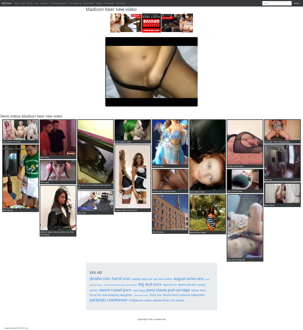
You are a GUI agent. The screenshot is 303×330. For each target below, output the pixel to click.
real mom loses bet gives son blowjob (120, 285)
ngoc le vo (170, 284)
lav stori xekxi (163, 279)
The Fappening (75, 3)
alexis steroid (187, 284)
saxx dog (139, 290)
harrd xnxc (121, 278)
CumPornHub (88, 3)
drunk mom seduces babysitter (184, 295)
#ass (37, 3)
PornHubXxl (121, 3)
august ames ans (189, 278)
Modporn (44, 3)
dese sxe (156, 295)
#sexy (16, 3)
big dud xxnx (149, 284)
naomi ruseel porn (115, 289)
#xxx (23, 3)
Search (297, 3)
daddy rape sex (142, 279)
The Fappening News (58, 3)
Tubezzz (99, 3)
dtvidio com (100, 278)
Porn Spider (109, 3)
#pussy (30, 3)
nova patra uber (141, 295)
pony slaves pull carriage (168, 289)
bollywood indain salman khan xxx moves (157, 300)
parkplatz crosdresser (109, 299)
